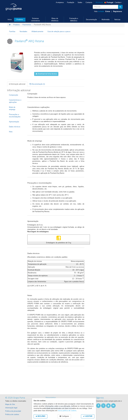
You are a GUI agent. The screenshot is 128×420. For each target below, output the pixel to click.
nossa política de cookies (67, 411)
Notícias (117, 19)
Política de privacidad (13, 411)
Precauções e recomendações (14, 116)
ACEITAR (88, 416)
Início (10, 19)
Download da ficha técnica (47, 74)
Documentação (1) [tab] (38, 84)
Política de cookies (12, 414)
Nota (10, 132)
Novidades (23, 31)
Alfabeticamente (37, 31)
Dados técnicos (14, 127)
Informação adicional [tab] (17, 84)
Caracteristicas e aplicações (15, 101)
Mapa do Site (10, 404)
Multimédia (106, 19)
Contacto (89, 2)
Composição (13, 95)
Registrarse (117, 11)
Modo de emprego (12, 108)
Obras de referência (54, 20)
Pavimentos (26, 25)
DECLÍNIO (41, 416)
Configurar (65, 416)
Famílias (12, 31)
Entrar (107, 11)
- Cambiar (108, 2)
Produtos (19, 19)
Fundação (70, 2)
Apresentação (14, 122)
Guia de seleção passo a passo (59, 31)
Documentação (91, 19)
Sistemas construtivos (35, 20)
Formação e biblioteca (73, 20)
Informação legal (11, 408)
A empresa (60, 2)
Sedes (80, 2)
